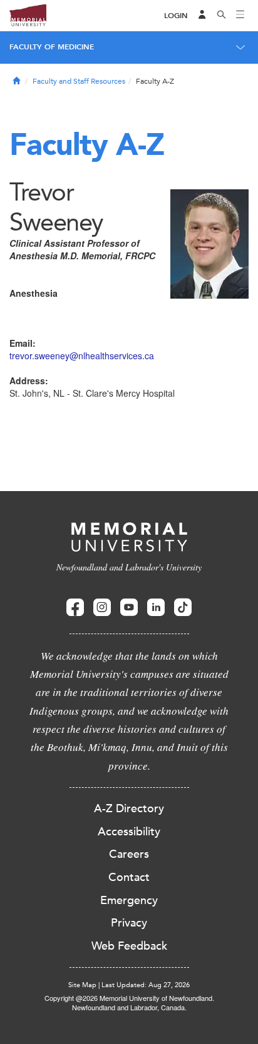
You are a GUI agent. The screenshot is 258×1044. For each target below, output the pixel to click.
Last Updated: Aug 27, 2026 (145, 985)
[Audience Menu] (202, 15)
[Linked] (156, 608)
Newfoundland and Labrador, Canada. (129, 1007)
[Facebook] (75, 608)
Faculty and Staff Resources (79, 81)
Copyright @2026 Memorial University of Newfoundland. (129, 998)
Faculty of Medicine (51, 46)
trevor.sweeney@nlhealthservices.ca (81, 355)
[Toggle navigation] (240, 15)
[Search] (222, 15)
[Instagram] (102, 608)
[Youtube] (129, 608)
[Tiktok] (183, 608)
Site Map (82, 985)
